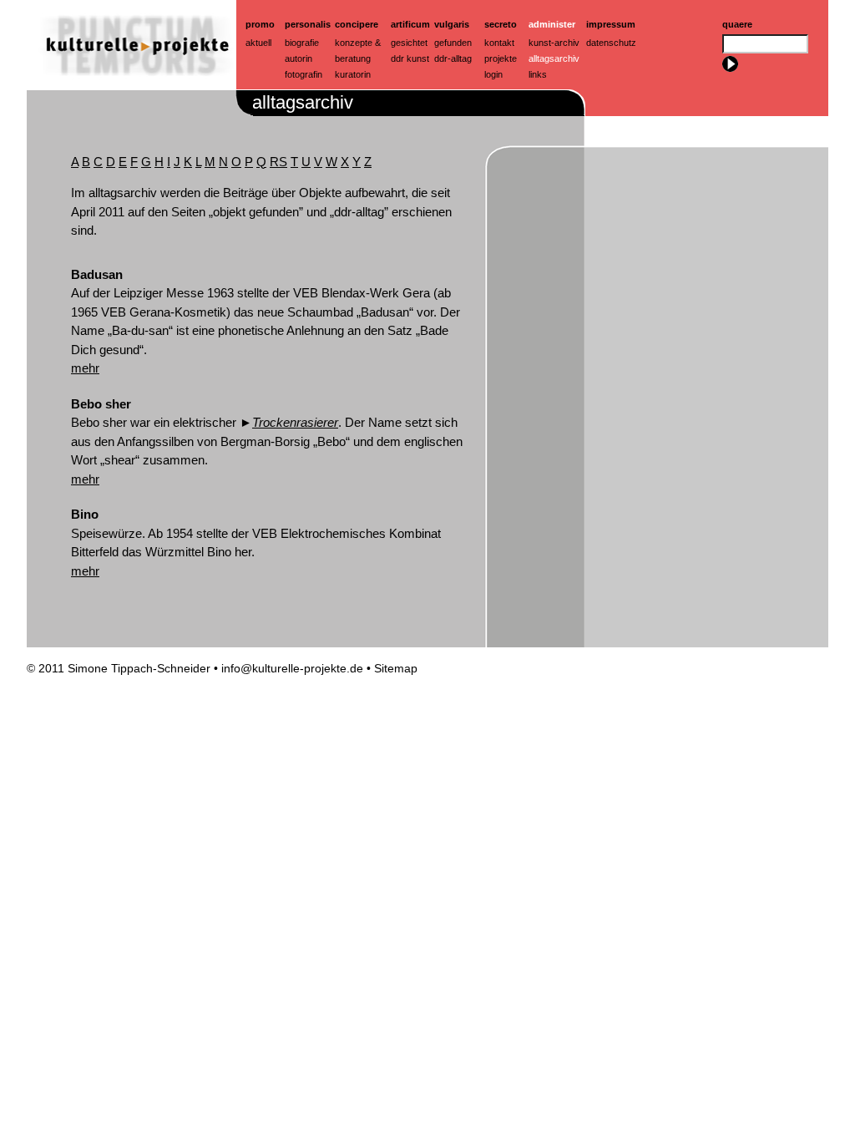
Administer (552, 24)
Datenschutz (611, 43)
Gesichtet (409, 43)
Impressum (610, 24)
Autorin (298, 58)
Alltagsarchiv (554, 58)
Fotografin (303, 74)
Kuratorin (353, 74)
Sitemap (395, 668)
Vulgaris (451, 24)
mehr (85, 368)
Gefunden (453, 43)
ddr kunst (410, 58)
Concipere (356, 24)
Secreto (500, 24)
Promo (260, 24)
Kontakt (499, 43)
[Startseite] (131, 85)
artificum (410, 24)
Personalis (308, 24)
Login (493, 74)
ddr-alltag (453, 58)
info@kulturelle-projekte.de (292, 668)
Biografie (302, 43)
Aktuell (258, 43)
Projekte (500, 58)
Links (538, 74)
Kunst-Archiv (554, 43)
